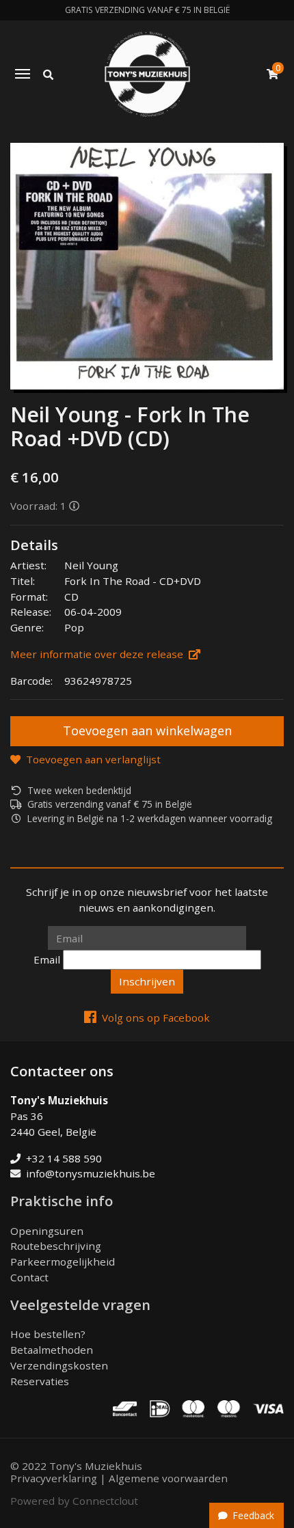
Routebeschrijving (55, 1246)
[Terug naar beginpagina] (147, 74)
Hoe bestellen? (47, 1334)
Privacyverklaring (53, 1478)
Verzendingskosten (59, 1365)
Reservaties (39, 1381)
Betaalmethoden (51, 1349)
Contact (29, 1277)
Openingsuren (46, 1231)
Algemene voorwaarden (168, 1478)
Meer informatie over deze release (96, 654)
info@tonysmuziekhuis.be (90, 1173)
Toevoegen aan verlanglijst (93, 759)
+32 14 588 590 (64, 1158)
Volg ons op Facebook (156, 1017)
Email (47, 959)
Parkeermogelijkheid (62, 1261)
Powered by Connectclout (74, 1501)
